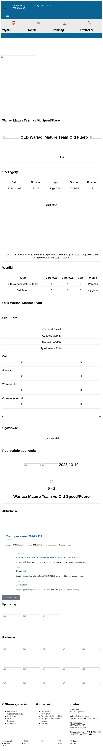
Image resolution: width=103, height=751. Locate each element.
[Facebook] (91, 5)
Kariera (41, 35)
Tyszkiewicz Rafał (51, 348)
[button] (7, 16)
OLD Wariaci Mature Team (23, 283)
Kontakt (75, 35)
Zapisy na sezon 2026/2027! (24, 536)
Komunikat (21, 571)
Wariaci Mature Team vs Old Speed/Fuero (51, 496)
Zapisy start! (21, 585)
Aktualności (10, 35)
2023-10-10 (69, 464)
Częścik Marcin (51, 335)
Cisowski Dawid (51, 329)
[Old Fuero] (9, 424)
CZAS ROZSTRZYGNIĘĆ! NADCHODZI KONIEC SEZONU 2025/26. (47, 557)
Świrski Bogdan (51, 341)
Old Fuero (23, 290)
